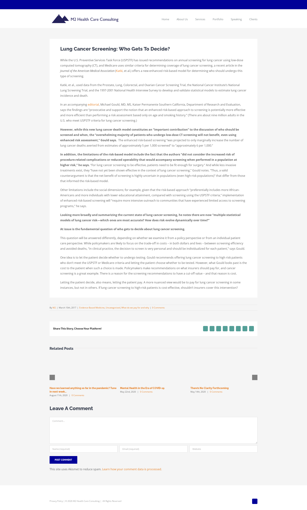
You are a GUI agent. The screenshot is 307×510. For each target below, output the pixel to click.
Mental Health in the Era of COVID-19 (142, 388)
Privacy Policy (56, 501)
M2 (54, 307)
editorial (93, 104)
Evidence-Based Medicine (92, 307)
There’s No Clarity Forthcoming (209, 388)
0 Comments (158, 307)
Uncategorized (113, 307)
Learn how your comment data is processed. (132, 469)
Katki (119, 71)
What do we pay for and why (135, 307)
